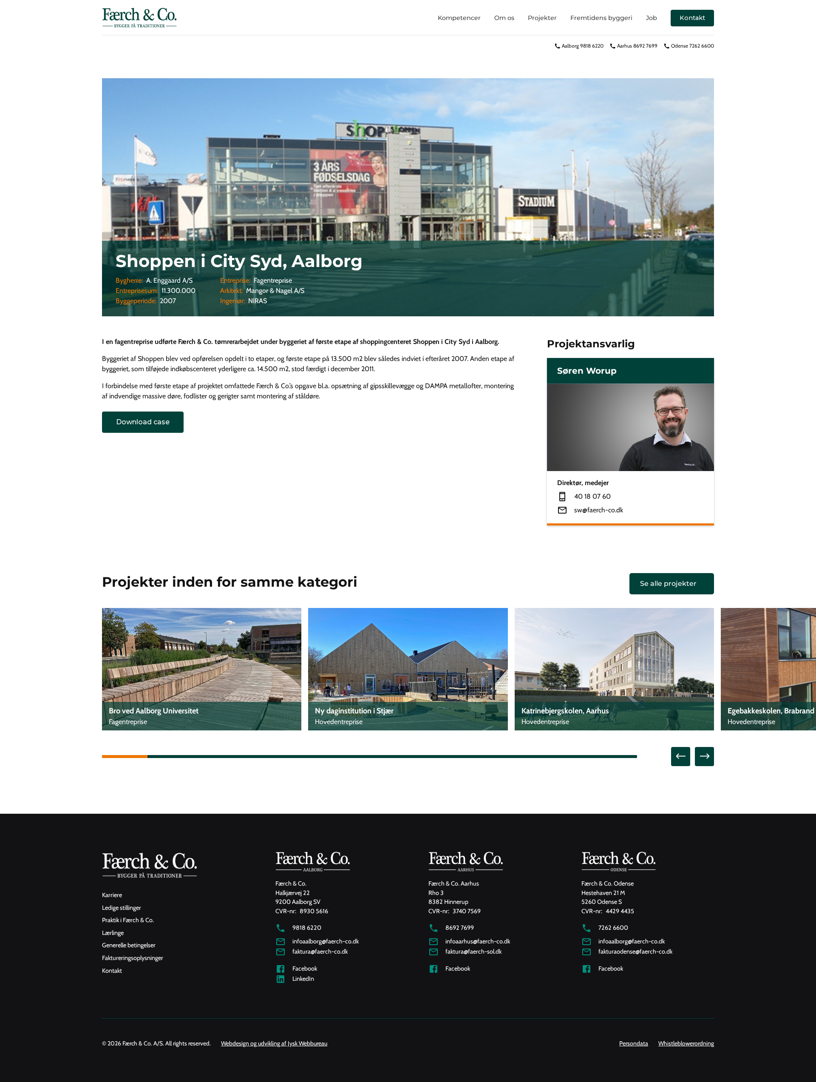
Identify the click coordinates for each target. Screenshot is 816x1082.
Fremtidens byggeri (601, 18)
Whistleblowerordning (686, 1043)
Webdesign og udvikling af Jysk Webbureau (274, 1043)
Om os (504, 18)
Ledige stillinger (121, 908)
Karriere (112, 895)
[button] (680, 756)
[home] (139, 18)
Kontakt (692, 18)
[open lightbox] (408, 197)
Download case (143, 422)
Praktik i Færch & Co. (128, 920)
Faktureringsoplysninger (132, 958)
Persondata (633, 1043)
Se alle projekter (668, 583)
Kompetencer (459, 18)
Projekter (542, 18)
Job (651, 18)
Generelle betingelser (129, 945)
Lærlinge (113, 933)
